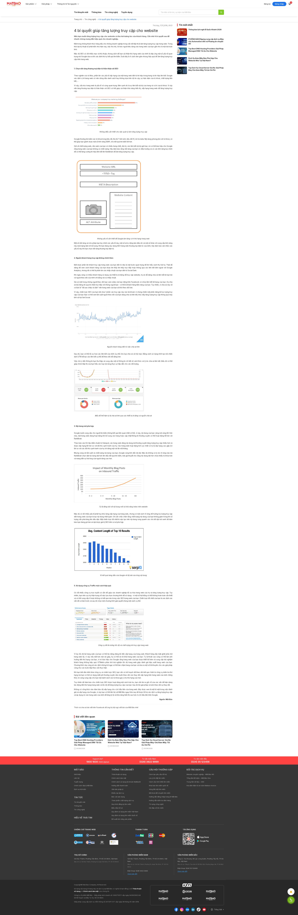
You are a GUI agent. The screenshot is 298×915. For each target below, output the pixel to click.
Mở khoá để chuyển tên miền (159, 793)
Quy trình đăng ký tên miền (121, 804)
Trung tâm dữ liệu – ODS (195, 782)
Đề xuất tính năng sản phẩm (122, 819)
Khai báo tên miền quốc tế (158, 785)
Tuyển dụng (126, 12)
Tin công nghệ (111, 12)
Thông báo (96, 12)
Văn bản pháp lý (117, 789)
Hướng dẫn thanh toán (120, 785)
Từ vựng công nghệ (156, 804)
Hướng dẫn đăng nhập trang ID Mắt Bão (163, 797)
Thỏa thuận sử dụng (119, 774)
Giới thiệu (77, 774)
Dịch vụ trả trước (80, 789)
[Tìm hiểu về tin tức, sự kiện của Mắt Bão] (221, 12)
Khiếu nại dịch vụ (118, 793)
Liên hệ (76, 778)
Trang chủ (78, 19)
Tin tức (78, 797)
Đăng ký (267, 4)
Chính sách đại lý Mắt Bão (83, 785)
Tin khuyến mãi (81, 12)
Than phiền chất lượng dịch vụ (123, 800)
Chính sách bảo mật (119, 778)
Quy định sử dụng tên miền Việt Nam (125, 812)
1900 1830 (97, 761)
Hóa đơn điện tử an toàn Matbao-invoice (201, 785)
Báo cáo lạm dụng (118, 797)
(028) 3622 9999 (149, 761)
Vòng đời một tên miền (157, 789)
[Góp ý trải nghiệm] (291, 891)
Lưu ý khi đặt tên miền (157, 778)
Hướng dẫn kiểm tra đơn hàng (160, 800)
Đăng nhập (279, 4)
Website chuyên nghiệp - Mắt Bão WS (200, 774)
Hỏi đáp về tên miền (156, 808)
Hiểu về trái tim (83, 817)
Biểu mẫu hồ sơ (117, 808)
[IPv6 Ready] (292, 771)
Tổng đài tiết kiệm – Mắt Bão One (198, 778)
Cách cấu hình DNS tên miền (159, 782)
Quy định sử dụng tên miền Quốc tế (124, 815)
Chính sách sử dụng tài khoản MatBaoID (126, 782)
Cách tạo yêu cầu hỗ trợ (158, 774)
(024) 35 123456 (200, 761)
